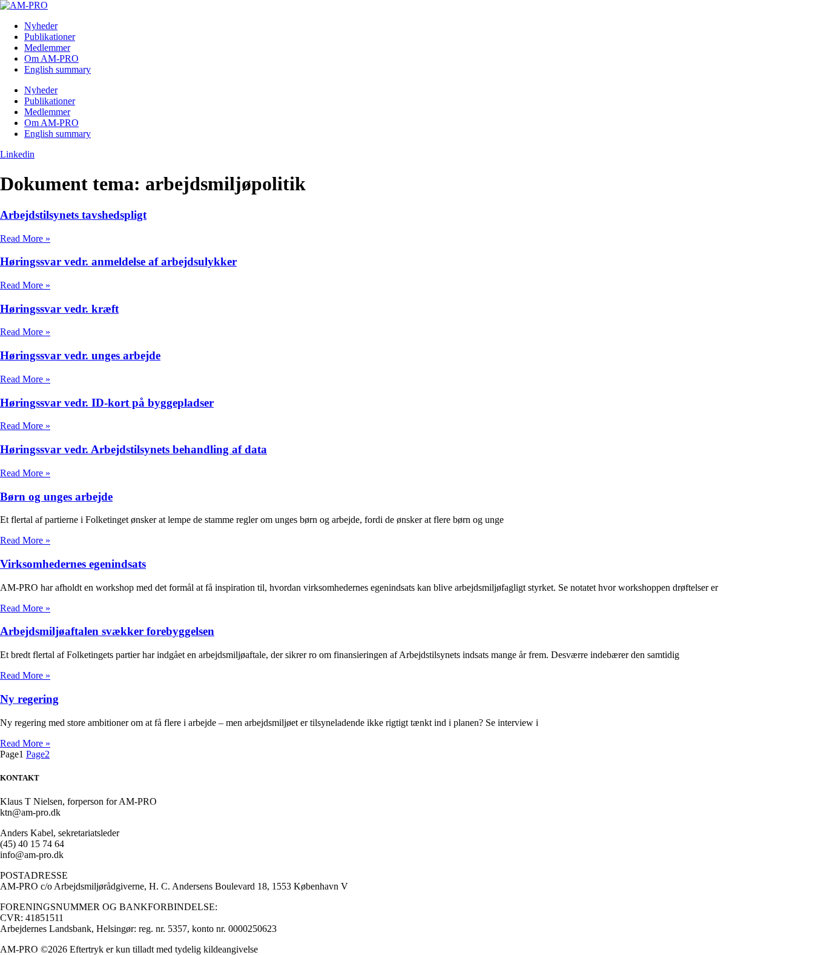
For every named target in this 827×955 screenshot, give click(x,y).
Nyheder (41, 26)
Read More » (25, 238)
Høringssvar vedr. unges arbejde (80, 355)
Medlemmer (47, 47)
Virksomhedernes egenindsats (73, 563)
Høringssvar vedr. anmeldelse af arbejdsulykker (118, 261)
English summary (57, 69)
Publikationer (49, 37)
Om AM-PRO (51, 58)
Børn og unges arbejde (56, 496)
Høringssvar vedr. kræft (59, 308)
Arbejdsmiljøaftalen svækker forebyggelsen (107, 631)
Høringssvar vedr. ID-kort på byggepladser (107, 402)
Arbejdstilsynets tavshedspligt (73, 214)
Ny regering (29, 699)
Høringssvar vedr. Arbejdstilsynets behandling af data (133, 449)
